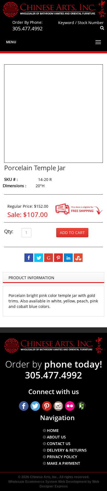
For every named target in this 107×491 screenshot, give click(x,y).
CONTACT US (59, 443)
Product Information (31, 277)
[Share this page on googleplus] (48, 257)
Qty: (8, 231)
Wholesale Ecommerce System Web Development (47, 482)
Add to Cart (72, 232)
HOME (53, 430)
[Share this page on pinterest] (58, 257)
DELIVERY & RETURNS (67, 450)
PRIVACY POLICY (62, 456)
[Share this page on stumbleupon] (78, 257)
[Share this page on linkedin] (68, 257)
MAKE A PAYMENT (63, 463)
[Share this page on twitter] (38, 257)
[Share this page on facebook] (28, 257)
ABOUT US (56, 437)
